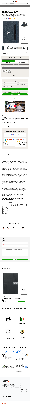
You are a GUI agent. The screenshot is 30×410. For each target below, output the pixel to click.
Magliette (13, 5)
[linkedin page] (3, 396)
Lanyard (9, 5)
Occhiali (21, 5)
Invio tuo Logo (17, 391)
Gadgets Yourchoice (22, 390)
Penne (1, 5)
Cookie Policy (26, 390)
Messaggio (3, 247)
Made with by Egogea (13, 403)
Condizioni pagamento (27, 386)
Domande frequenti (27, 383)
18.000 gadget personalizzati (6, 387)
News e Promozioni (22, 392)
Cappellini (17, 5)
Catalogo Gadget (22, 388)
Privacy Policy (10, 92)
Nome (3, 241)
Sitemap (9, 403)
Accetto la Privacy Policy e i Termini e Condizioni (9, 257)
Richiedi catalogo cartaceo (17, 389)
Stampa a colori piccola (22, 62)
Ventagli (5, 5)
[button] (3, 142)
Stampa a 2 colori (8, 62)
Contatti (17, 386)
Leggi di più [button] (6, 145)
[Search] (27, 3)
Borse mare (26, 5)
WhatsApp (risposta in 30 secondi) (17, 384)
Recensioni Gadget (22, 386)
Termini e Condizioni (25, 257)
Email (3, 244)
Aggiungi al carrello (15, 98)
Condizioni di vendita (27, 388)
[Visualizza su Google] (5, 140)
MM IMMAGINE (22, 383)
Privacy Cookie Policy (4, 403)
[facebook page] (2, 396)
